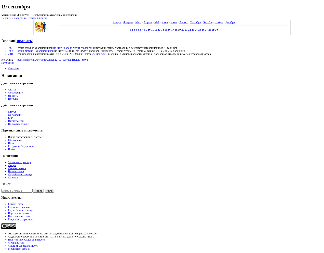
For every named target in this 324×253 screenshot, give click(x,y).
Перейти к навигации (13, 18)
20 (182, 29)
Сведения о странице (20, 219)
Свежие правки (17, 168)
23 (193, 29)
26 (203, 29)
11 (152, 29)
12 (155, 29)
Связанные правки (19, 207)
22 (189, 29)
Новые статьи (16, 171)
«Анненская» (99, 53)
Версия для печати (19, 213)
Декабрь (230, 22)
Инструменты (16, 120)
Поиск (6, 184)
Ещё (10, 117)
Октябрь (207, 22)
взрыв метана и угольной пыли (36, 50)
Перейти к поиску (36, 18)
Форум (12, 165)
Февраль (128, 22)
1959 (11, 50)
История (13, 98)
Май (156, 22)
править (24, 40)
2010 (11, 53)
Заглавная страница (19, 162)
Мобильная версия (19, 248)
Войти (12, 149)
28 (209, 29)
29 (213, 29)
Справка (13, 177)
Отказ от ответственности (23, 245)
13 (159, 29)
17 (172, 29)
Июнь (165, 22)
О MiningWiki (16, 242)
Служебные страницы (21, 210)
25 (199, 29)
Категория (7, 62)
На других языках (18, 124)
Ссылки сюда (15, 204)
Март (138, 22)
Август (183, 22)
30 (216, 29)
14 (162, 29)
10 (149, 29)
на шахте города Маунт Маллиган (72, 47)
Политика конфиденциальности (26, 239)
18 (176, 29)
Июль (174, 22)
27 (206, 29)
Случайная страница (20, 174)
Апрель (148, 22)
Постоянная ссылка (19, 216)
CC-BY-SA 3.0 (58, 236)
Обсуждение (15, 92)
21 (186, 29)
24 (196, 29)
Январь (117, 22)
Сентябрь (195, 22)
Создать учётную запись (22, 146)
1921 (11, 47)
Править (13, 95)
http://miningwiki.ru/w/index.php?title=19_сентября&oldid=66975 (52, 59)
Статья (12, 89)
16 (169, 29)
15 (166, 29)
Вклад (11, 143)
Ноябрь (219, 22)
